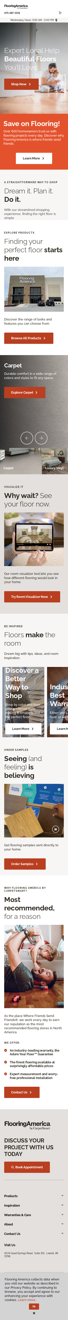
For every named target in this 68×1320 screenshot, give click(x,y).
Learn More (31, 158)
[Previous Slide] (27, 438)
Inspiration (12, 1205)
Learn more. (27, 1300)
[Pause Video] (55, 557)
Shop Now (19, 84)
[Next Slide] (41, 438)
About (8, 1224)
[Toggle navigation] (60, 12)
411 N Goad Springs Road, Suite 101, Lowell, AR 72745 (31, 1255)
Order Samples (22, 864)
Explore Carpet (22, 392)
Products (11, 1196)
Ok (34, 1306)
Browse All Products (26, 338)
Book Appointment (29, 1167)
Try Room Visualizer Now (29, 597)
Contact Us (19, 1092)
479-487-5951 (12, 13)
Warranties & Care (17, 1215)
